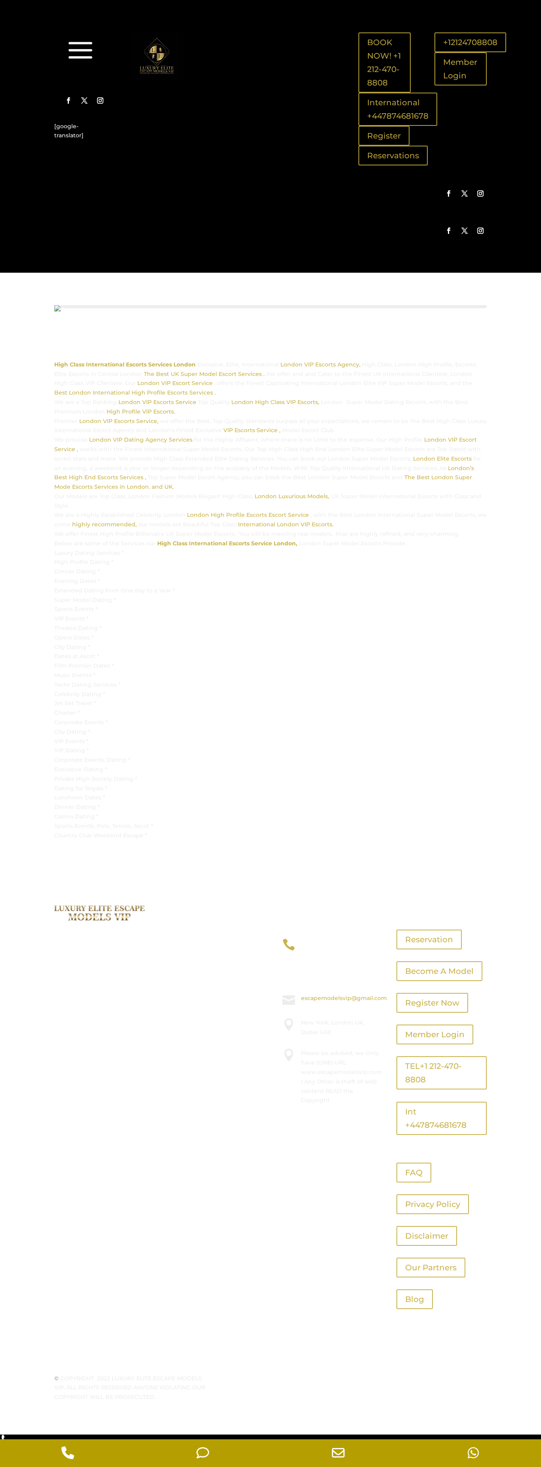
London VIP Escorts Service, (118, 421)
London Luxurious (281, 496)
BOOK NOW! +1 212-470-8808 (384, 62)
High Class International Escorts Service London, (227, 543)
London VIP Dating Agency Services (140, 439)
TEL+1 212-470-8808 (433, 1072)
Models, (318, 496)
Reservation (429, 939)
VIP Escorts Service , (251, 430)
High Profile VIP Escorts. (142, 411)
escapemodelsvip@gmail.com (344, 998)
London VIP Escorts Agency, (320, 364)
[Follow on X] (84, 100)
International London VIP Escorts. (285, 524)
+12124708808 (470, 42)
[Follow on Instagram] (100, 100)
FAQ (414, 1172)
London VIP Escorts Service (158, 402)
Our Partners (431, 1267)
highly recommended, (104, 524)
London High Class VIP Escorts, (275, 402)
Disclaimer (426, 1236)
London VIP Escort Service (175, 383)
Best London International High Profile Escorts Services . (135, 392)
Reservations (393, 155)
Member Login (460, 68)
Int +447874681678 (436, 1118)
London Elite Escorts (442, 458)
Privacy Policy (432, 1204)
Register (384, 135)
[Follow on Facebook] (68, 100)
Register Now (432, 1003)
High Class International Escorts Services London (125, 364)
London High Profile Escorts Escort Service (249, 514)
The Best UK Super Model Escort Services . (204, 374)
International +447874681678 (398, 109)
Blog (414, 1299)
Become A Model (439, 971)
